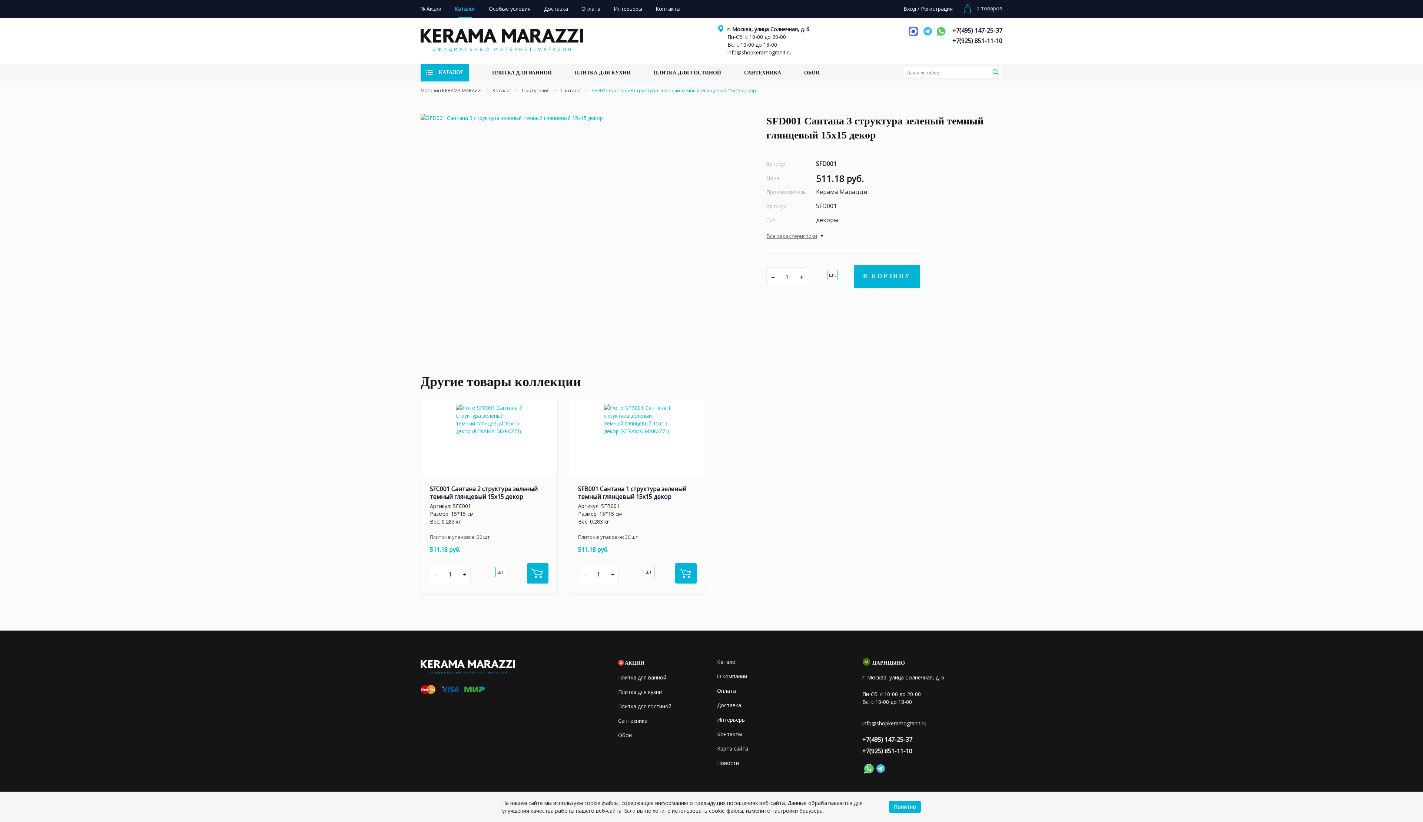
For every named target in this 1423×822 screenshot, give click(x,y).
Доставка (729, 705)
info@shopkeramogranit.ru (759, 52)
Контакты (729, 734)
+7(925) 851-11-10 (977, 41)
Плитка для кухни (640, 691)
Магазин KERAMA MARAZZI (451, 90)
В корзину (887, 276)
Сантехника (632, 720)
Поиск (995, 72)
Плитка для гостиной (644, 706)
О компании (732, 676)
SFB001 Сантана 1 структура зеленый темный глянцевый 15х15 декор (632, 493)
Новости (728, 762)
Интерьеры (731, 719)
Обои (625, 735)
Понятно (905, 806)
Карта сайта (732, 748)
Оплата (726, 690)
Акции (634, 663)
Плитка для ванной (642, 677)
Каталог (501, 90)
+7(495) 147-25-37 (977, 30)
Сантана (570, 90)
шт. (832, 275)
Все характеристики (791, 236)
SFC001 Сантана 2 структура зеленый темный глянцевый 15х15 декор (484, 493)
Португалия (536, 90)
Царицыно (888, 663)
